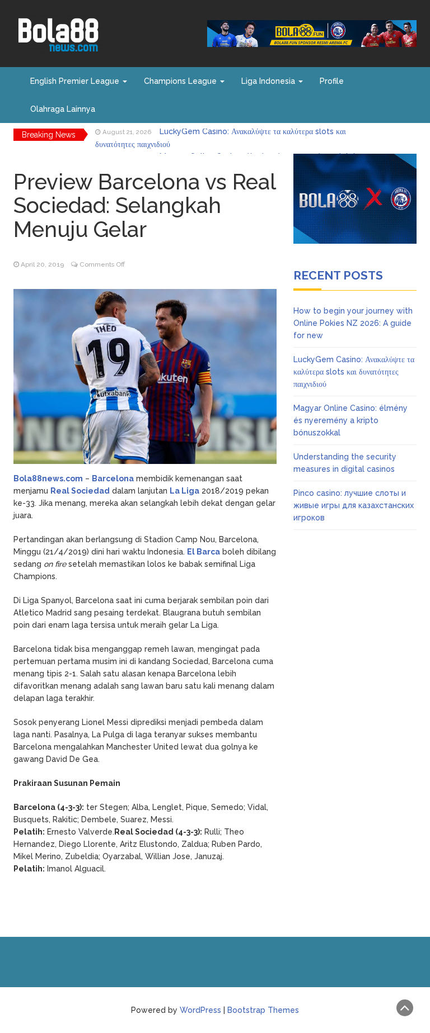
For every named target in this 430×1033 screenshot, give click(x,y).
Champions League (181, 81)
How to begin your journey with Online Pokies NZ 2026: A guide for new (353, 323)
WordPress (200, 1010)
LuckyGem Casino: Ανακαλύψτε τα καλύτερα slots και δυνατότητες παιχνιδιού (353, 371)
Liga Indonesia (269, 81)
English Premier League (75, 81)
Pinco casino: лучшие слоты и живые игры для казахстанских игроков (353, 505)
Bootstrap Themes (263, 1010)
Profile (332, 81)
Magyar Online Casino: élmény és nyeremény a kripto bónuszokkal (350, 420)
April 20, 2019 (42, 264)
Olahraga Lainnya (62, 109)
